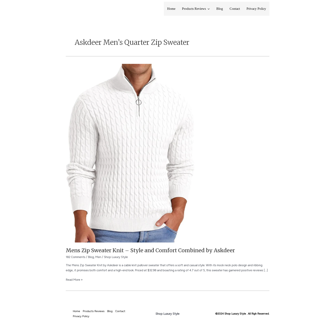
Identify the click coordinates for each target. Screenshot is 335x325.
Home (171, 8)
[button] (208, 9)
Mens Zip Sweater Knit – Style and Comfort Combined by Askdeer (150, 250)
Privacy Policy (256, 8)
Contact (235, 8)
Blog (219, 8)
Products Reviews (194, 8)
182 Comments (75, 257)
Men (98, 257)
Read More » (74, 279)
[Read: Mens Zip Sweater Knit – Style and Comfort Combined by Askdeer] (130, 153)
